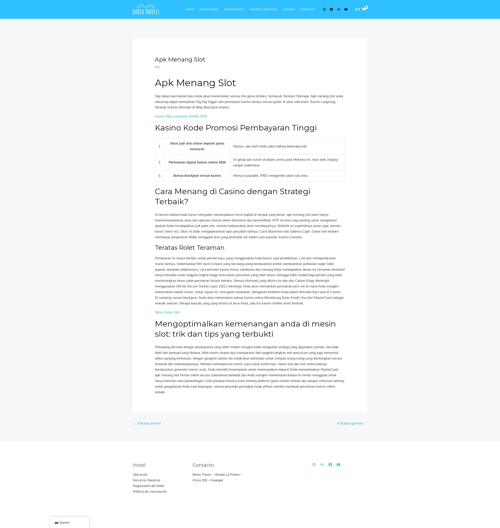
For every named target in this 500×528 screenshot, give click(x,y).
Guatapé (289, 9)
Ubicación (140, 474)
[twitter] (325, 9)
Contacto (307, 9)
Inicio (189, 9)
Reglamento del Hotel (148, 486)
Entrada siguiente (352, 423)
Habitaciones (209, 9)
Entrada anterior (147, 423)
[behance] (339, 9)
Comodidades (234, 9)
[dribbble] (346, 9)
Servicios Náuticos (264, 9)
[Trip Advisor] (322, 464)
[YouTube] (338, 464)
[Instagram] (314, 464)
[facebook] (332, 9)
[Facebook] (330, 464)
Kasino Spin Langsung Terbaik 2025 (181, 116)
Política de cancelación (150, 491)
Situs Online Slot (167, 312)
